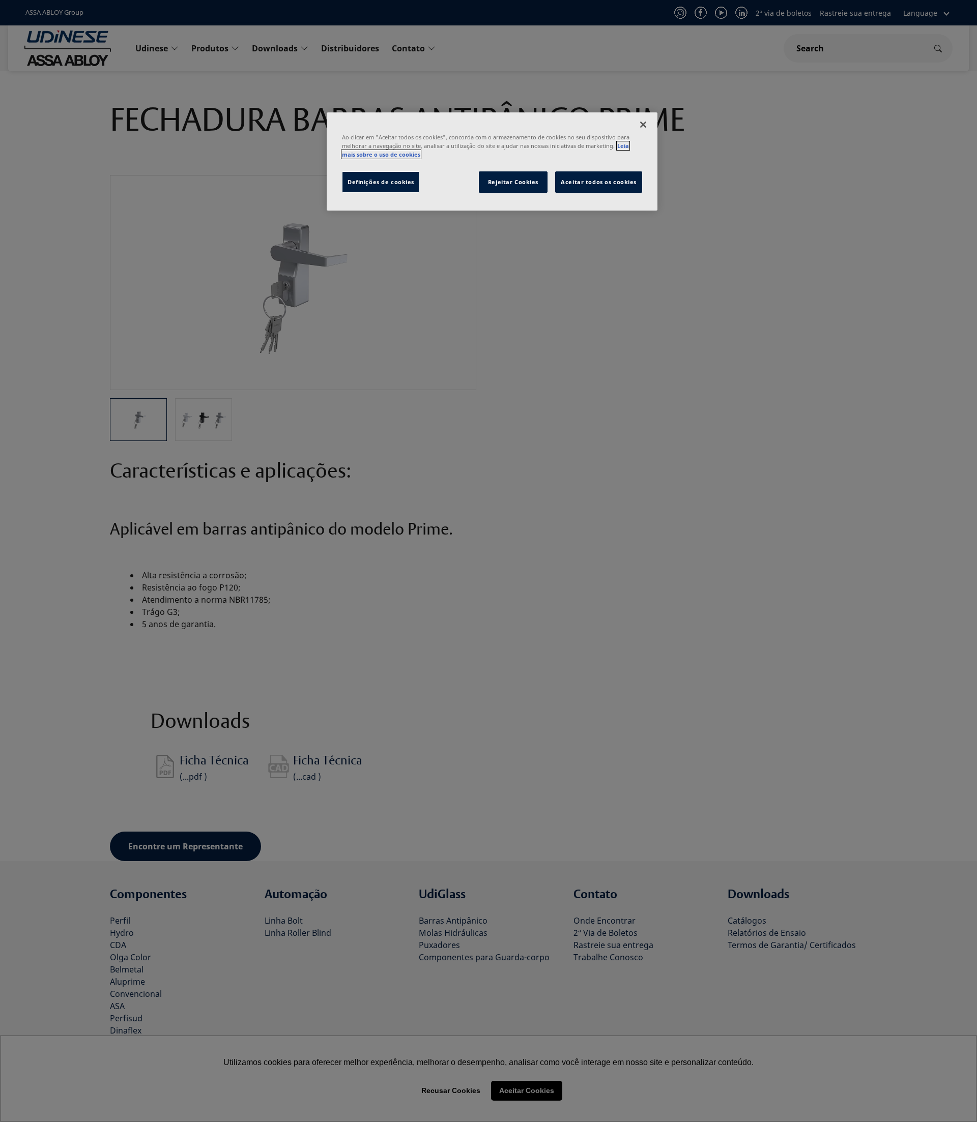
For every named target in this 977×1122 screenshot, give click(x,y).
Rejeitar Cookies (513, 182)
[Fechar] (643, 124)
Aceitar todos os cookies (599, 182)
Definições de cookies (381, 182)
